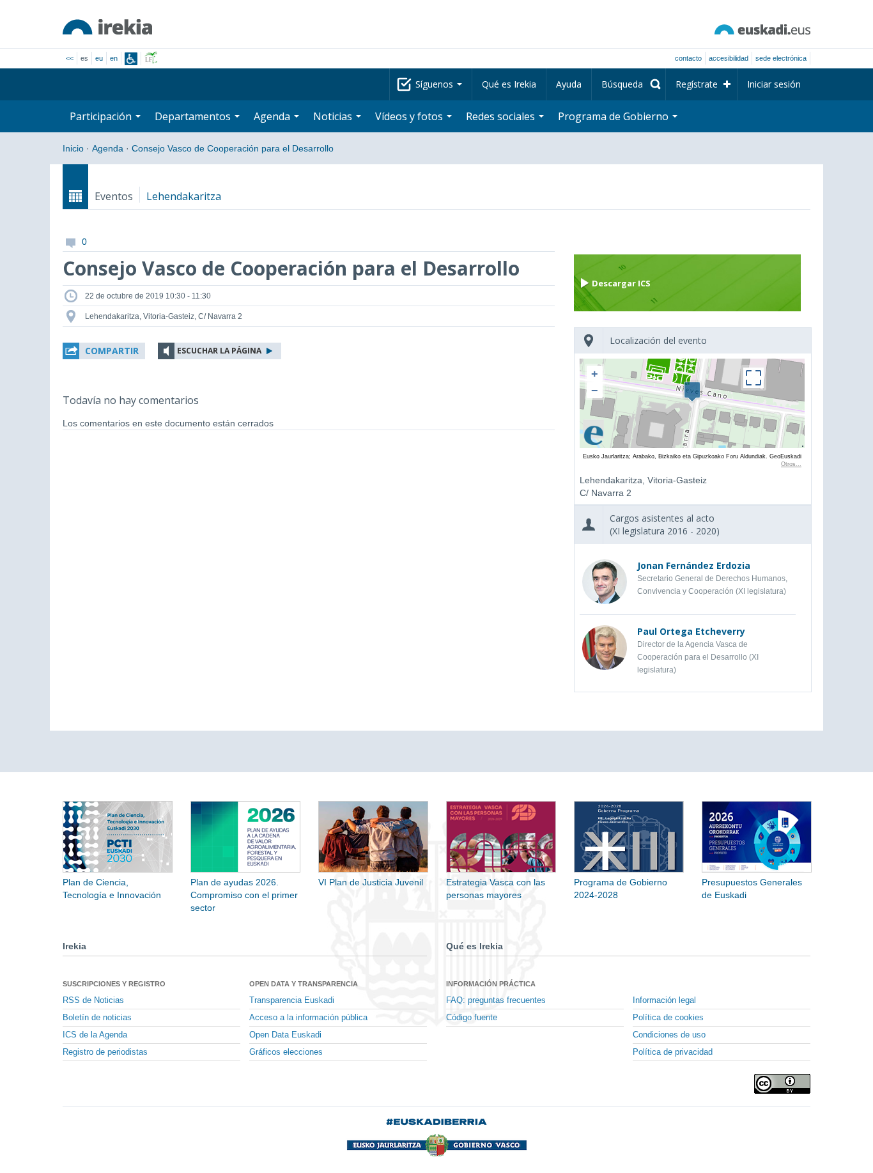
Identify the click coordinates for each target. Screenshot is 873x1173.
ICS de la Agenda (95, 1034)
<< (69, 58)
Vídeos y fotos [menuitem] (410, 116)
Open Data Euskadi (285, 1034)
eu (99, 58)
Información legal (664, 1000)
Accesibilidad (728, 58)
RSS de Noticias (93, 1000)
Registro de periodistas (105, 1052)
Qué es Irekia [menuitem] (509, 84)
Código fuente (471, 1017)
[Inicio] (107, 27)
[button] (104, 351)
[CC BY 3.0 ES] (782, 1084)
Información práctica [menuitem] (491, 984)
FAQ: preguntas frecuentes (496, 1000)
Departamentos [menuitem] (194, 116)
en (114, 58)
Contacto (688, 58)
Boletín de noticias (97, 1017)
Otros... (791, 464)
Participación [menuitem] (102, 116)
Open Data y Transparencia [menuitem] (303, 984)
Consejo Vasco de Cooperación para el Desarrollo (233, 148)
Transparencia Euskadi (291, 1000)
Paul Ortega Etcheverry (691, 631)
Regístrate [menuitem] (697, 84)
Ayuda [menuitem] (569, 84)
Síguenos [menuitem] (435, 84)
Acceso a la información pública (308, 1017)
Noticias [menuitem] (334, 116)
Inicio (73, 148)
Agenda (107, 148)
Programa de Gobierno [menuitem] (614, 116)
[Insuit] (131, 58)
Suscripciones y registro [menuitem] (114, 984)
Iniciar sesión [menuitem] (774, 84)
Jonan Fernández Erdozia (693, 565)
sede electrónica (781, 58)
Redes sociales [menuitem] (501, 116)
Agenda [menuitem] (273, 116)
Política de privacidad (673, 1052)
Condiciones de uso (669, 1034)
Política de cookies (668, 1017)
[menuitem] (628, 84)
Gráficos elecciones (286, 1052)
